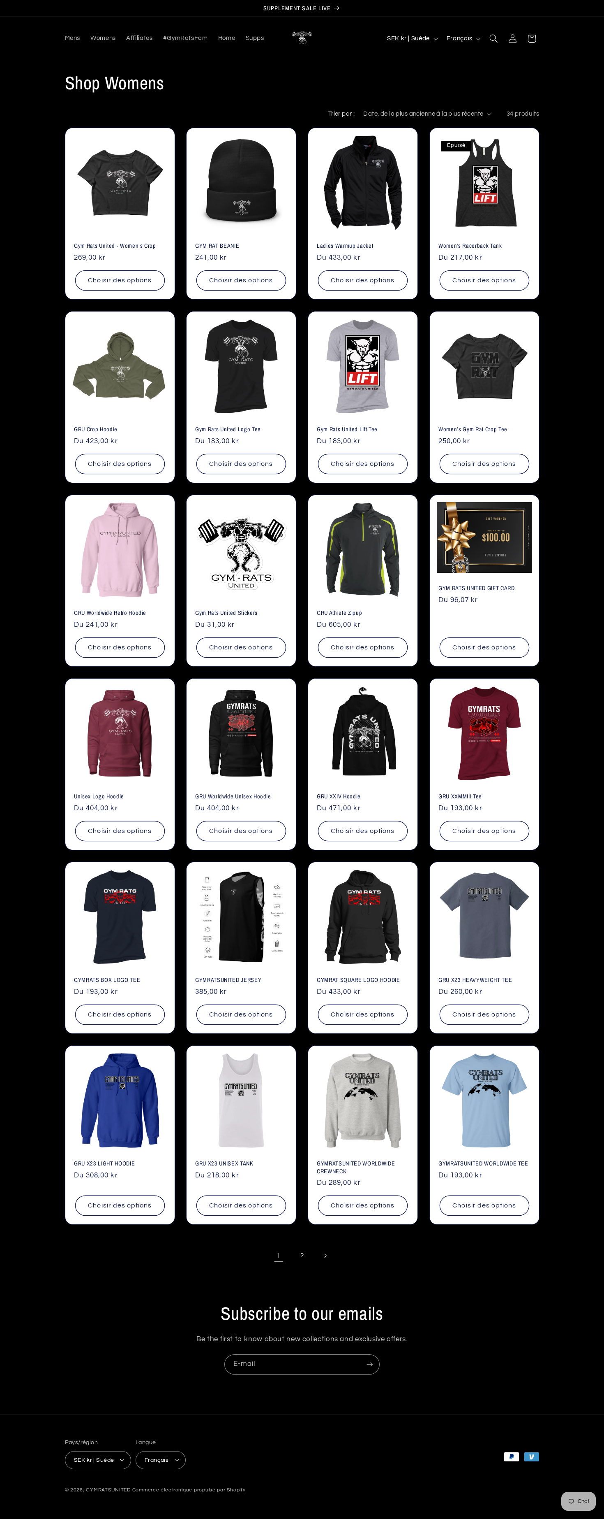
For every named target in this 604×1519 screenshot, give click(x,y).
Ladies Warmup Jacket (345, 245)
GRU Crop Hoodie (96, 429)
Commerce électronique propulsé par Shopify (189, 1489)
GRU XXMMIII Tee (460, 796)
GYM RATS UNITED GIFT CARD (476, 588)
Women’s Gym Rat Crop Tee (472, 429)
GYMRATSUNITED (108, 1489)
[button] (493, 38)
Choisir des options (120, 280)
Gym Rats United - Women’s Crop (115, 245)
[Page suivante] (325, 1255)
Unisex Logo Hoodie (99, 796)
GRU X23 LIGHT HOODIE (104, 1163)
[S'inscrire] (369, 1364)
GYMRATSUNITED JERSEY (228, 980)
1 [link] (279, 1255)
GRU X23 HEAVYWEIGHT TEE (475, 980)
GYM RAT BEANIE (217, 245)
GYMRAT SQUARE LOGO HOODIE (358, 980)
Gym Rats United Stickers (226, 612)
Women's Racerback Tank (470, 245)
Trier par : (341, 114)
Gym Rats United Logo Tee (228, 429)
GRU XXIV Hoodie (339, 796)
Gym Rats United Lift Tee (347, 429)
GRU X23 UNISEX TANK (224, 1163)
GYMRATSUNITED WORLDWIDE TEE (483, 1163)
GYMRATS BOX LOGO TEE (107, 980)
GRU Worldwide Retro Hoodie (110, 612)
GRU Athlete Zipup (339, 612)
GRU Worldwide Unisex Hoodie (233, 796)
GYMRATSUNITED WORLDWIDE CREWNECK (356, 1167)
